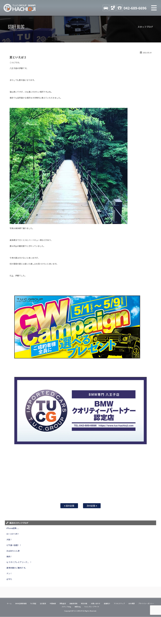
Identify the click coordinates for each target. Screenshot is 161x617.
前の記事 (70, 505)
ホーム (9, 603)
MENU (153, 7)
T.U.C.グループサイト (91, 607)
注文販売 (43, 603)
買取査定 (63, 603)
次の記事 (91, 505)
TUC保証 (33, 603)
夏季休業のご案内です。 (16, 567)
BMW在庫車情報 (21, 603)
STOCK (106, 8)
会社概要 (131, 603)
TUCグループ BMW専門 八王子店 (20, 8)
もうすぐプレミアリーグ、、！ (19, 562)
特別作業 (84, 603)
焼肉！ (9, 556)
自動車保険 (73, 603)
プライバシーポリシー (146, 603)
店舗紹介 (107, 603)
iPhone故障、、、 (13, 528)
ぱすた (9, 579)
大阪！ (9, 539)
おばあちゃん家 (13, 550)
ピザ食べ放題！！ (14, 545)
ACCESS (113, 8)
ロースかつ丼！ (12, 533)
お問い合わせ (95, 603)
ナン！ (9, 573)
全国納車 (53, 603)
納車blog (78, 607)
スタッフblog (66, 607)
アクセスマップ (119, 603)
